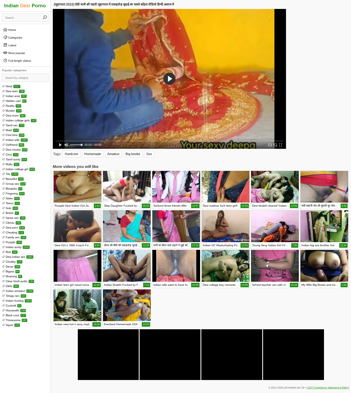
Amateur (113, 154)
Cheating (14, 232)
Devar (12, 266)
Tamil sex (14, 125)
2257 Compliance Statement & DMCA (328, 387)
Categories (15, 37)
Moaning (13, 276)
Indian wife (16, 139)
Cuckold (13, 305)
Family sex (15, 237)
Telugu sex (15, 295)
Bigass (12, 271)
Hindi (12, 86)
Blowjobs (13, 188)
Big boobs (133, 154)
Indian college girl (19, 169)
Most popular (16, 53)
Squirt (12, 325)
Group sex (15, 183)
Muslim (13, 110)
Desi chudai (16, 149)
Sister (12, 198)
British (11, 213)
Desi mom (15, 115)
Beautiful (14, 178)
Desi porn (14, 227)
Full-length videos (19, 60)
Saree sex (15, 217)
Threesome (16, 320)
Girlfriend (14, 144)
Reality (13, 105)
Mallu (12, 164)
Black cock (15, 315)
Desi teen (14, 91)
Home (12, 29)
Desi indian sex (19, 256)
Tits (11, 174)
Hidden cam (15, 101)
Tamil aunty (15, 159)
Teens (12, 203)
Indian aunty (17, 247)
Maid (11, 130)
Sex (149, 154)
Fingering (14, 193)
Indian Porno (25, 5)
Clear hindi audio (19, 281)
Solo (11, 208)
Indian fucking (18, 300)
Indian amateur (19, 291)
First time (14, 135)
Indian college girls (20, 120)
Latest (12, 45)
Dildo (11, 286)
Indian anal (15, 96)
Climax (13, 222)
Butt (11, 252)
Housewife (15, 310)
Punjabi (13, 242)
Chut (11, 154)
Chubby (13, 261)
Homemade (92, 154)
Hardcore (71, 154)
